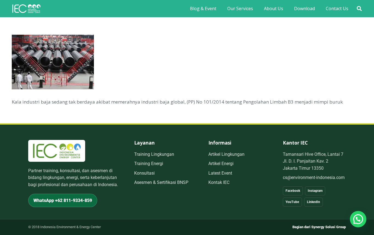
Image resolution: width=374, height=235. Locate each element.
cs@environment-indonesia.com (314, 177)
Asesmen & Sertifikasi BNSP (161, 182)
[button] (359, 8)
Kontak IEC (218, 182)
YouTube (292, 202)
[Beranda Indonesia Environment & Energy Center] (56, 150)
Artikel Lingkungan (226, 154)
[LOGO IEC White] (26, 8)
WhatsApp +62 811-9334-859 (62, 200)
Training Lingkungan (154, 154)
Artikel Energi (221, 163)
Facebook (293, 191)
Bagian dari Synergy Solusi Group (319, 227)
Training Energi (148, 163)
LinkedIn (313, 202)
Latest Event (220, 173)
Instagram (315, 191)
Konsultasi (144, 173)
